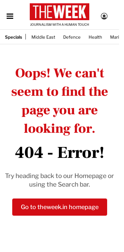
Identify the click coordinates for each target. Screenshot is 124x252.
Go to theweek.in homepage (60, 206)
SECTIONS (10, 16)
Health (95, 37)
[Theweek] (59, 11)
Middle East (43, 37)
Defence (72, 37)
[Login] (104, 17)
